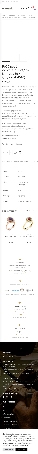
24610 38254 (25, 373)
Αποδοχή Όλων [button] (21, 449)
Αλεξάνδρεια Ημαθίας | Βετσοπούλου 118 (16, 369)
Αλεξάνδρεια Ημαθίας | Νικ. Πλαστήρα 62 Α (16, 364)
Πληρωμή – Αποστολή (10, 421)
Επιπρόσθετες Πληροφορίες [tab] (12, 162)
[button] (3, 8)
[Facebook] (4, 397)
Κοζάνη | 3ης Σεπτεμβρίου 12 (12, 373)
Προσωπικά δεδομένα (10, 425)
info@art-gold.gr (8, 356)
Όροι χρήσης (7, 417)
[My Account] (22, 8)
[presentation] (4, 36)
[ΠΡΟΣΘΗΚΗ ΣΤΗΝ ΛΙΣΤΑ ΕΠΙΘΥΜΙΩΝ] (20, 152)
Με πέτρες (13, 138)
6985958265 (11, 367)
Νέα (4, 410)
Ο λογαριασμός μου (9, 414)
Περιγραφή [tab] (28, 162)
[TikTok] (11, 397)
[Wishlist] (27, 8)
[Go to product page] (10, 224)
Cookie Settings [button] (8, 449)
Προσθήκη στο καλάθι (15, 152)
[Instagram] (8, 397)
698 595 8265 (14, 2)
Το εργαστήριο (7, 428)
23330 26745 (5, 2)
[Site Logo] (9, 8)
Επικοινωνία (7, 407)
